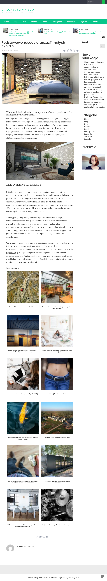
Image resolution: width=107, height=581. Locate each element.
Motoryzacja (57, 22)
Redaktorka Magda (25, 546)
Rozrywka (71, 22)
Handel (45, 22)
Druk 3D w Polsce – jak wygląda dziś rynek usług (57, 33)
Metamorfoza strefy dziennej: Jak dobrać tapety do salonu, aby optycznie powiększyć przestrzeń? (22, 33)
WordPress (43, 577)
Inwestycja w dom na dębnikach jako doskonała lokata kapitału (90, 33)
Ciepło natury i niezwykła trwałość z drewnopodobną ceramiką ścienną (94, 66)
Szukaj (85, 42)
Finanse (34, 22)
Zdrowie (95, 22)
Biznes (6, 22)
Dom (24, 22)
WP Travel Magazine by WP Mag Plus (64, 577)
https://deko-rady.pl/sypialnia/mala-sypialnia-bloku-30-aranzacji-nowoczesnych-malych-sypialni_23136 (39, 249)
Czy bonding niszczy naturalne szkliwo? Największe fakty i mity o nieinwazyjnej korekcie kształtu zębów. (94, 77)
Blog (15, 22)
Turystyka (83, 22)
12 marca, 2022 (8, 50)
